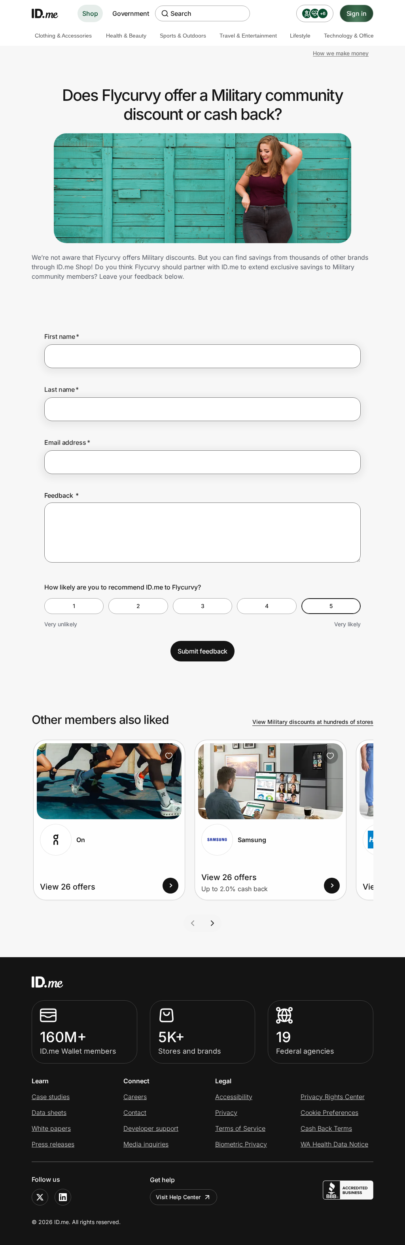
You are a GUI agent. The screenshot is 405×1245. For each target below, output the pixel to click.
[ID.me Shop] (50, 13)
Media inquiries (145, 1144)
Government (130, 13)
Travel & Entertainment (248, 35)
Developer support (150, 1128)
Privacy (226, 1113)
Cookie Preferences (329, 1113)
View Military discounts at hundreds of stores (312, 721)
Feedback (61, 495)
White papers (51, 1128)
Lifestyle (300, 35)
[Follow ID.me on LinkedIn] (63, 1197)
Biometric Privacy (241, 1144)
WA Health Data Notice (334, 1144)
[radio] (74, 606)
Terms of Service (240, 1128)
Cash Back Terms (326, 1128)
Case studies (51, 1097)
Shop (90, 13)
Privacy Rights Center (333, 1097)
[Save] (169, 756)
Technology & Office (349, 35)
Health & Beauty (126, 35)
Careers (135, 1097)
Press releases (53, 1144)
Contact (134, 1113)
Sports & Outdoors (183, 35)
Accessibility (233, 1097)
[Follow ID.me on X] (40, 1197)
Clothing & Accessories (63, 35)
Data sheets (49, 1113)
